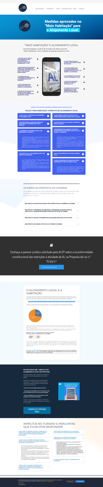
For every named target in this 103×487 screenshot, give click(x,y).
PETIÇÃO (58, 8)
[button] (48, 116)
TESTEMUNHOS (49, 8)
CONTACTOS (81, 8)
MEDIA (74, 8)
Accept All (80, 481)
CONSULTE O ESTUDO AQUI (37, 410)
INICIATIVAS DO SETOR (67, 8)
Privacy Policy (21, 482)
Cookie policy (44, 481)
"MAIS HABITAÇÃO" (40, 8)
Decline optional (71, 481)
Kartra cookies (50, 481)
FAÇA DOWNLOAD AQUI (49, 267)
